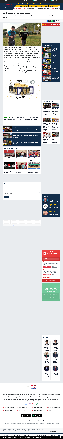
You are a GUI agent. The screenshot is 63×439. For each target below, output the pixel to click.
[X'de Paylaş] (49, 21)
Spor (36, 6)
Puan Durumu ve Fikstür (8, 410)
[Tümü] (58, 196)
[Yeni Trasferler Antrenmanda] (22, 34)
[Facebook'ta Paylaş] (47, 21)
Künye (43, 3)
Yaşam (40, 6)
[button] (59, 6)
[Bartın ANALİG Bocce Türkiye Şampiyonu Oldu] (9, 153)
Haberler (5, 11)
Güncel (25, 6)
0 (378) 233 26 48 (47, 266)
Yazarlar (36, 3)
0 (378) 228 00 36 (47, 274)
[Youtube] (33, 404)
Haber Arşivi (50, 410)
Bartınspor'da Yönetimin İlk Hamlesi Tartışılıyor (21, 171)
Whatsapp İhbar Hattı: (27, 119)
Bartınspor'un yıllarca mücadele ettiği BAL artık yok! (9, 171)
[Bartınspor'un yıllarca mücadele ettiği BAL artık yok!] (9, 165)
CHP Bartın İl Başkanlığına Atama (53, 214)
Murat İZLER (52, 211)
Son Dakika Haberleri (37, 410)
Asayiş (20, 6)
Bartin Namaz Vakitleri (38, 407)
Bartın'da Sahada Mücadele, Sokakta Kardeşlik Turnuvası (33, 171)
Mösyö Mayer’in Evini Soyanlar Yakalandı (53, 208)
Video (29, 3)
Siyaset (31, 6)
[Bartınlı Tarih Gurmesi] (45, 206)
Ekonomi (51, 6)
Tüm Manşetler (22, 410)
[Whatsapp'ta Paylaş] (52, 21)
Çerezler (45, 437)
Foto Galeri (22, 3)
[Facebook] (26, 404)
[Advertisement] (22, 107)
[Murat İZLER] (45, 213)
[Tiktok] (35, 404)
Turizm (48, 420)
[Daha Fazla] (54, 21)
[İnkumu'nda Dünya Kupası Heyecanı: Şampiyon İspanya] (34, 153)
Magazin (5, 430)
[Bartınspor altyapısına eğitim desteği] (21, 153)
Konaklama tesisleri (19, 430)
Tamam (58, 437)
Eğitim (46, 6)
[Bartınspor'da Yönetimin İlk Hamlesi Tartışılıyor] (21, 165)
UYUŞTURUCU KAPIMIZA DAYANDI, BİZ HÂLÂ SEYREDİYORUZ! (53, 201)
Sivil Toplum (43, 420)
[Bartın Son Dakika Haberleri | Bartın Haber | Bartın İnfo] (7, 6)
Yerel (51, 420)
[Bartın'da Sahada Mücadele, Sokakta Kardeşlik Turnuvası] (34, 165)
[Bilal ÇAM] (45, 200)
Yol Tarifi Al (55, 266)
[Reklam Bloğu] (22, 89)
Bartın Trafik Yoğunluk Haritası (54, 407)
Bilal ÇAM (51, 198)
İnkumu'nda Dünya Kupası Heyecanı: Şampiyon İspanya (32, 159)
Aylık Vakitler (46, 300)
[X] (28, 404)
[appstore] (25, 415)
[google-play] (37, 415)
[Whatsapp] (37, 404)
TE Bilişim (57, 430)
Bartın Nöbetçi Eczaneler (9, 407)
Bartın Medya (28, 430)
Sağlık (38, 420)
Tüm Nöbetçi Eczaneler (51, 280)
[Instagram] (30, 404)
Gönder (6, 197)
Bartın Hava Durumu (23, 407)
